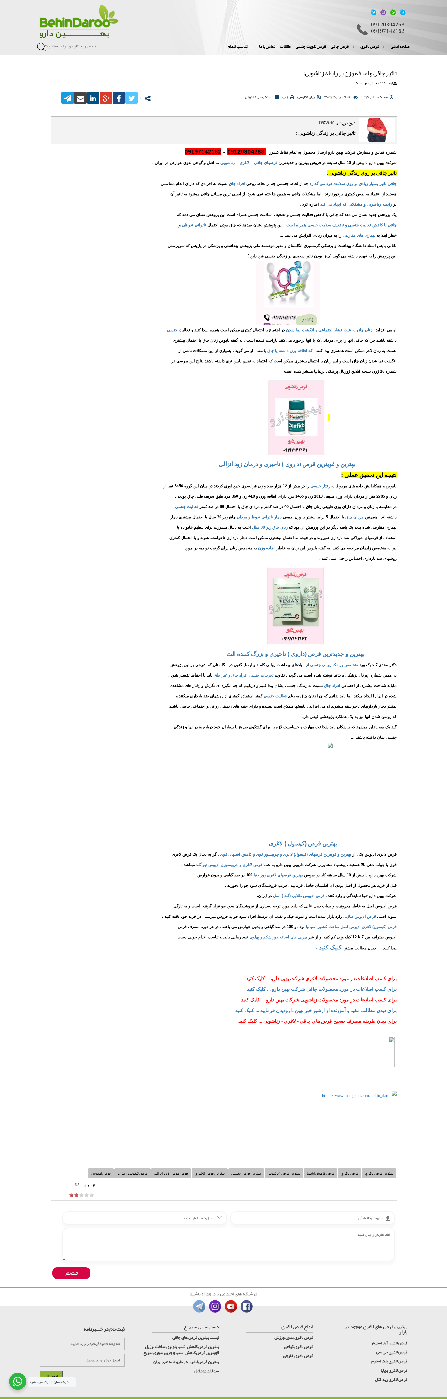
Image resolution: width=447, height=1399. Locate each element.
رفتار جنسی (320, 486)
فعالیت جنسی (186, 506)
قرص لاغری (369, 46)
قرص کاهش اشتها (320, 1173)
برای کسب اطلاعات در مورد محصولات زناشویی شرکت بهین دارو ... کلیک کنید (319, 999)
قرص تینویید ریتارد (132, 1173)
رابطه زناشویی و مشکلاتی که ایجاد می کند (356, 204)
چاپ (285, 96)
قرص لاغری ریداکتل (391, 1379)
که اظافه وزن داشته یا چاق (289, 350)
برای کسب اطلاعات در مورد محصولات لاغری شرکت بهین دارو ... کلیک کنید (321, 978)
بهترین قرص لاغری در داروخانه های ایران (186, 1361)
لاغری (244, 162)
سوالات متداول (206, 1370)
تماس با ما (267, 46)
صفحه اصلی (400, 46)
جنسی (172, 330)
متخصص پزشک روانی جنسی (333, 665)
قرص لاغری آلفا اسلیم (389, 1342)
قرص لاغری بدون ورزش (293, 1337)
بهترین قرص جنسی (246, 1173)
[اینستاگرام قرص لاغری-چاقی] (364, 1056)
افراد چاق (237, 183)
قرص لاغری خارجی (298, 1355)
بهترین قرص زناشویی (284, 1173)
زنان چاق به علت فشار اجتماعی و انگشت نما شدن (329, 330)
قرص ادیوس (101, 1173)
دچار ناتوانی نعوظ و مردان (259, 517)
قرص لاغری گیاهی (298, 1346)
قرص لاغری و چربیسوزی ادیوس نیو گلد (229, 864)
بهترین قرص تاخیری (210, 1173)
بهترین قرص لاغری (379, 1173)
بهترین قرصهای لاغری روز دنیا (278, 875)
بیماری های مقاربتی (359, 235)
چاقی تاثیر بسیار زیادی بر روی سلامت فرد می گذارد (353, 183)
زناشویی (227, 162)
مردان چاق (354, 517)
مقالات (285, 46)
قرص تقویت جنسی (311, 46)
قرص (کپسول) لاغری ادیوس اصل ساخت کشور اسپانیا (351, 926)
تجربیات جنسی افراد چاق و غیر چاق (243, 675)
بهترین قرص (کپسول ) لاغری (303, 843)
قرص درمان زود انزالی (171, 1173)
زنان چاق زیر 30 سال (270, 527)
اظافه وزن (266, 548)
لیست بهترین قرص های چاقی (195, 1337)
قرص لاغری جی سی (391, 1352)
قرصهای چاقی (265, 162)
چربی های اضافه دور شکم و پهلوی (278, 937)
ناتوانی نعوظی (194, 225)
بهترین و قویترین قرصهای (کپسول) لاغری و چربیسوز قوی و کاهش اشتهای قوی (285, 854)
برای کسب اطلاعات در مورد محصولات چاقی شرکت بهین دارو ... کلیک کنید (322, 989)
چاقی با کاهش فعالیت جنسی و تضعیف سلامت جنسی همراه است (341, 225)
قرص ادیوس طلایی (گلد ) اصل (298, 895)
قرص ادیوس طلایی (359, 916)
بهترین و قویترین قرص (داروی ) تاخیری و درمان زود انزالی (287, 464)
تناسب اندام (238, 46)
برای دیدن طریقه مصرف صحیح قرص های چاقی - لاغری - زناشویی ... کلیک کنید (317, 1021)
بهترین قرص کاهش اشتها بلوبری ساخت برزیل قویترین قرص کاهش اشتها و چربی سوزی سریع (181, 1349)
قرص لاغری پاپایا (394, 1370)
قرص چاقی (340, 46)
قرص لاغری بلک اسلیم (389, 1361)
